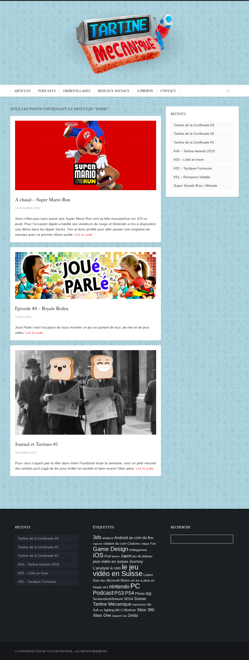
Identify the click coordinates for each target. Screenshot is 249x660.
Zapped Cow (119, 615)
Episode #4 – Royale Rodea (41, 308)
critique (145, 543)
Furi (153, 543)
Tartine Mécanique (112, 604)
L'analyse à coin (107, 568)
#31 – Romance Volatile (192, 177)
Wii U (119, 610)
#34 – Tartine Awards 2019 (194, 151)
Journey (136, 561)
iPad (107, 556)
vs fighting (107, 610)
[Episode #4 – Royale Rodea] (85, 296)
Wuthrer (130, 610)
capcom (97, 543)
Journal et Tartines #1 (36, 444)
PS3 (119, 593)
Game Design (110, 549)
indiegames (138, 550)
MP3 (105, 587)
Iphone (116, 556)
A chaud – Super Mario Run (42, 199)
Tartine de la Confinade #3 (194, 125)
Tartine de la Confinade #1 (194, 142)
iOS (98, 555)
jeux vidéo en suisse (110, 561)
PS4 (129, 593)
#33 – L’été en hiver (189, 159)
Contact (168, 90)
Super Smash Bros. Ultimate (195, 185)
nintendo (119, 587)
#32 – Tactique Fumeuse (193, 168)
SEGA (128, 599)
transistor (139, 604)
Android (121, 538)
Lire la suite (83, 235)
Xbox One (102, 615)
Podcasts (47, 90)
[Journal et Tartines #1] (85, 432)
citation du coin (114, 543)
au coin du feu (141, 538)
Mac (103, 580)
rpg (148, 593)
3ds (97, 537)
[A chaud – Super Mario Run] (85, 187)
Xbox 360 (145, 610)
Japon (126, 556)
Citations (133, 543)
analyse (107, 538)
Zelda (133, 615)
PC (135, 586)
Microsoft (113, 580)
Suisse (140, 599)
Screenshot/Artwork (108, 599)
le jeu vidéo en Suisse (117, 570)
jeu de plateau (142, 556)
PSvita (140, 593)
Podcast (103, 593)
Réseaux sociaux (113, 90)
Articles (22, 90)
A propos (145, 90)
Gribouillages (76, 90)
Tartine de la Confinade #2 (194, 133)
